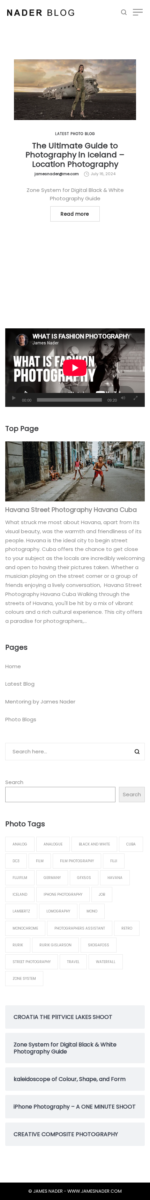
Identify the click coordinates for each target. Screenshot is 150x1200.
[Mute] (123, 398)
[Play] (14, 398)
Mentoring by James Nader (40, 701)
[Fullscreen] (135, 398)
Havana (114, 877)
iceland (20, 894)
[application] (75, 367)
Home (13, 666)
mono (92, 911)
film (40, 861)
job (102, 894)
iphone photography (63, 894)
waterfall (105, 961)
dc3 (16, 861)
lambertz (21, 911)
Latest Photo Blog (75, 133)
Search (14, 782)
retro (126, 928)
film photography (77, 861)
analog (20, 844)
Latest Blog (20, 683)
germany (52, 877)
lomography (58, 911)
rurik (18, 945)
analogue (53, 844)
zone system (24, 978)
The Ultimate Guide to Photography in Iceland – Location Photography (75, 155)
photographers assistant (79, 928)
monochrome (25, 928)
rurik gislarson (55, 945)
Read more (75, 213)
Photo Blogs (20, 719)
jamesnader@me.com (57, 174)
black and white (94, 844)
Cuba (131, 844)
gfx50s (84, 877)
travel (73, 961)
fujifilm (20, 877)
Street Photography (32, 961)
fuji (113, 861)
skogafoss (98, 945)
